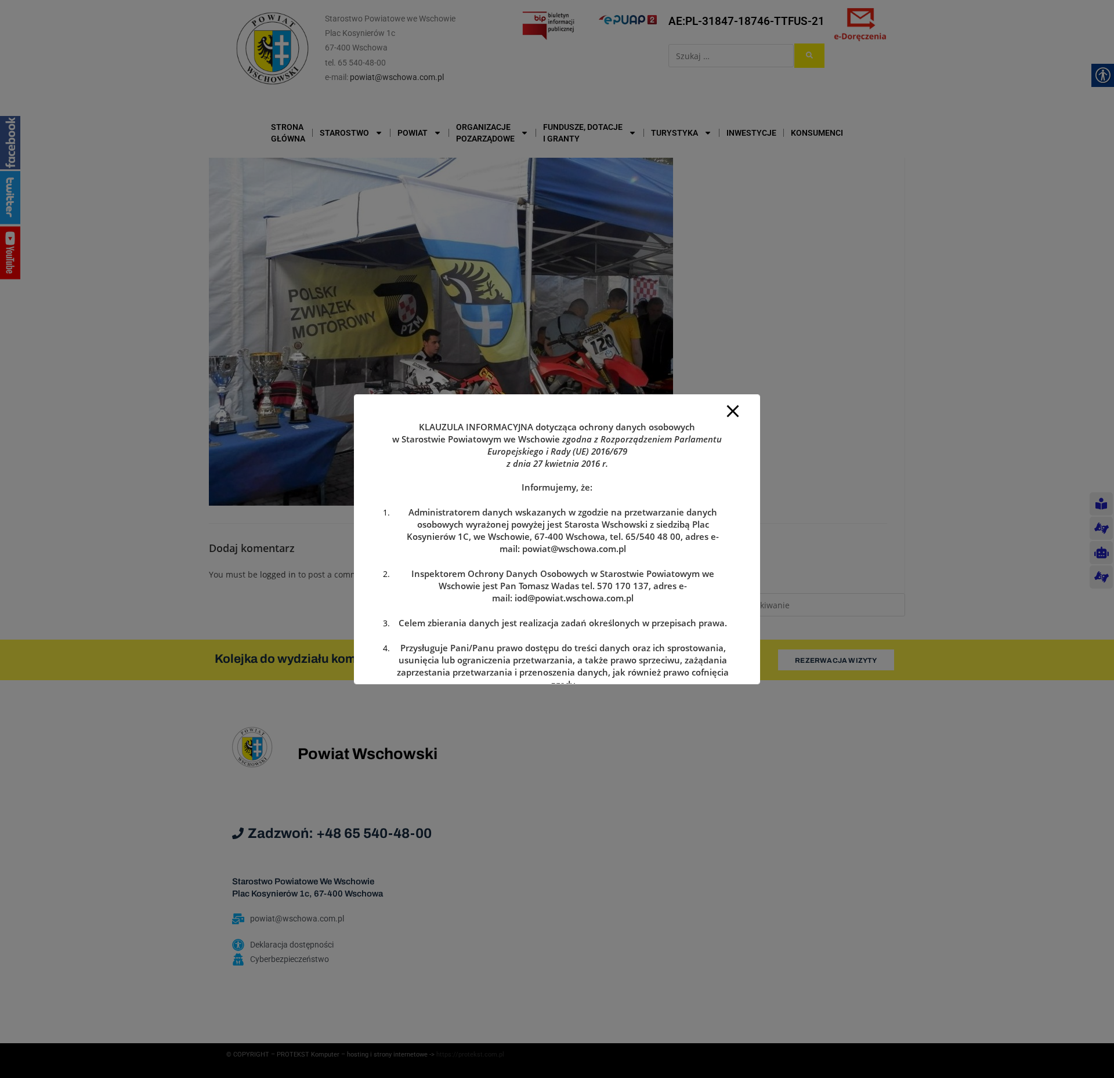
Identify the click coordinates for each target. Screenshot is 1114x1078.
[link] (574, 548)
